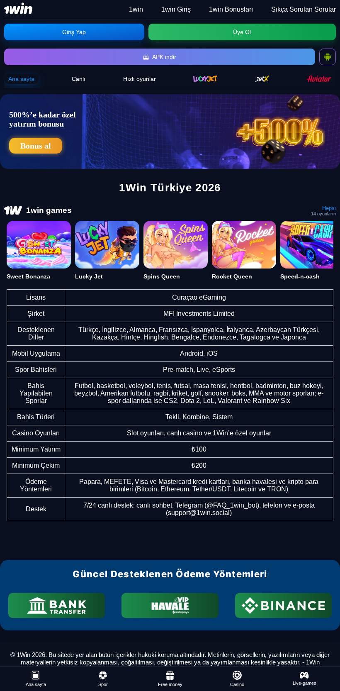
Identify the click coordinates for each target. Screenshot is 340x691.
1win (136, 9)
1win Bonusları (231, 9)
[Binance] (283, 605)
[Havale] (169, 605)
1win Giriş (176, 9)
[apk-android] (327, 57)
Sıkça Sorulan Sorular (303, 9)
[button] (325, 660)
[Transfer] (56, 605)
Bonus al (35, 145)
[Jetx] (262, 79)
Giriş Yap (74, 32)
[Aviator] (319, 79)
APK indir (164, 57)
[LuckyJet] (205, 79)
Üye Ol (242, 32)
